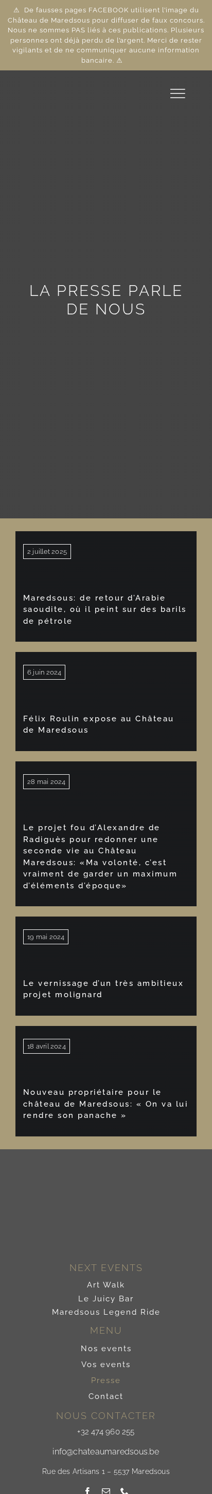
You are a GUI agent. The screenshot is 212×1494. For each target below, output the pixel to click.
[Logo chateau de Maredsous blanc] (48, 79)
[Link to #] (177, 93)
